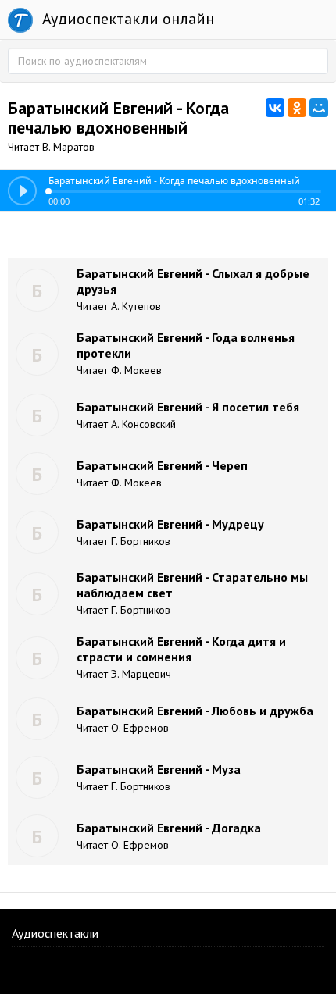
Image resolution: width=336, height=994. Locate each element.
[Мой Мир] (318, 107)
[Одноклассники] (297, 107)
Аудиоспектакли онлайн (126, 19)
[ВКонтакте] (275, 107)
